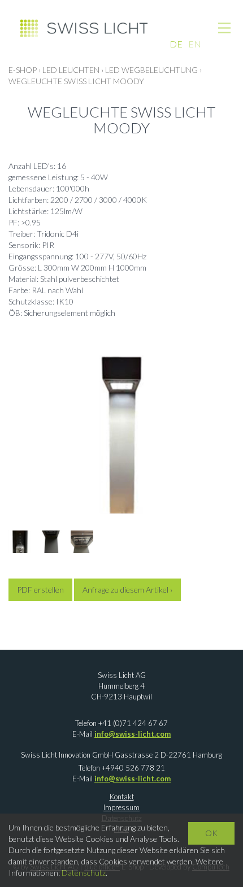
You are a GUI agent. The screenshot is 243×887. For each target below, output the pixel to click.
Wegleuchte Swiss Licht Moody (76, 81)
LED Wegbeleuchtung (151, 70)
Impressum (121, 807)
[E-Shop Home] (83, 27)
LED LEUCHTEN (70, 70)
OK (211, 833)
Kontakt (122, 796)
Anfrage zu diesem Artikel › (127, 589)
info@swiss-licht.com (132, 733)
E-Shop (22, 70)
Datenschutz (84, 872)
